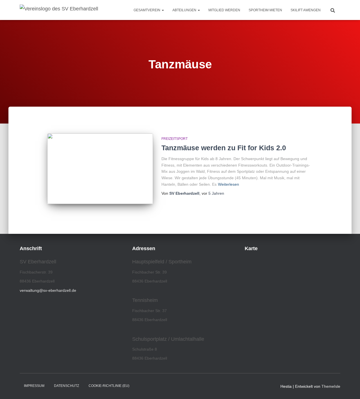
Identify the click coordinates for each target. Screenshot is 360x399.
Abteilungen (184, 10)
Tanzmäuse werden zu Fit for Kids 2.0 (223, 148)
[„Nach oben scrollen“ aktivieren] (349, 388)
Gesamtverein (147, 10)
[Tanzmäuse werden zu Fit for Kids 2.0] (100, 168)
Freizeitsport (174, 139)
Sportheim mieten (265, 10)
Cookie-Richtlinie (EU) (109, 386)
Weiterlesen (228, 184)
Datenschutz (66, 386)
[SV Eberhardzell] (58, 10)
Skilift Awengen (306, 10)
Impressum (34, 386)
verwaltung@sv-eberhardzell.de (48, 290)
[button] (162, 10)
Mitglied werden (224, 10)
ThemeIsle (330, 386)
